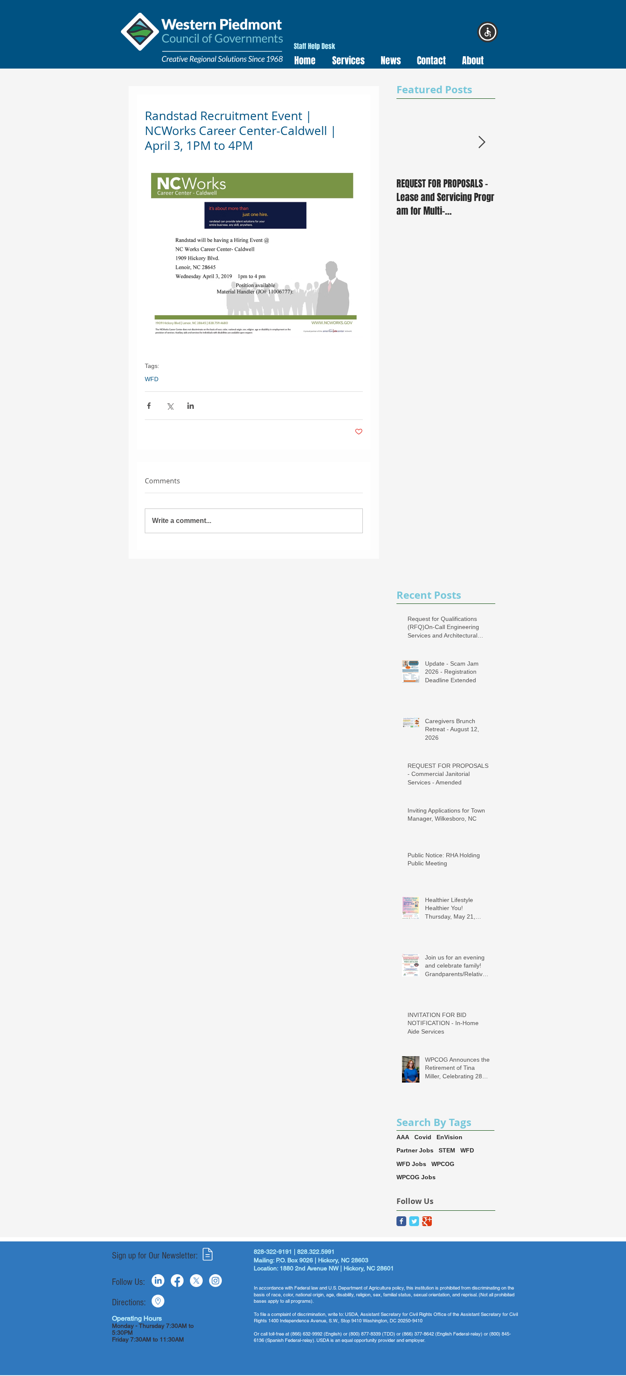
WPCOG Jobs (416, 1177)
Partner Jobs (415, 1150)
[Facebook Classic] (401, 1221)
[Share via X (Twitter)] (170, 406)
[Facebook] (177, 1280)
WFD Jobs (411, 1164)
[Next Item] (481, 142)
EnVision (449, 1137)
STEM (447, 1150)
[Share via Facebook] (149, 406)
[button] (345, 61)
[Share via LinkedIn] (191, 406)
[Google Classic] (427, 1221)
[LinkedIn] (158, 1280)
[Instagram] (215, 1280)
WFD (151, 379)
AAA (402, 1137)
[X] (196, 1280)
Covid (422, 1137)
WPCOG (442, 1164)
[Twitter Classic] (414, 1221)
